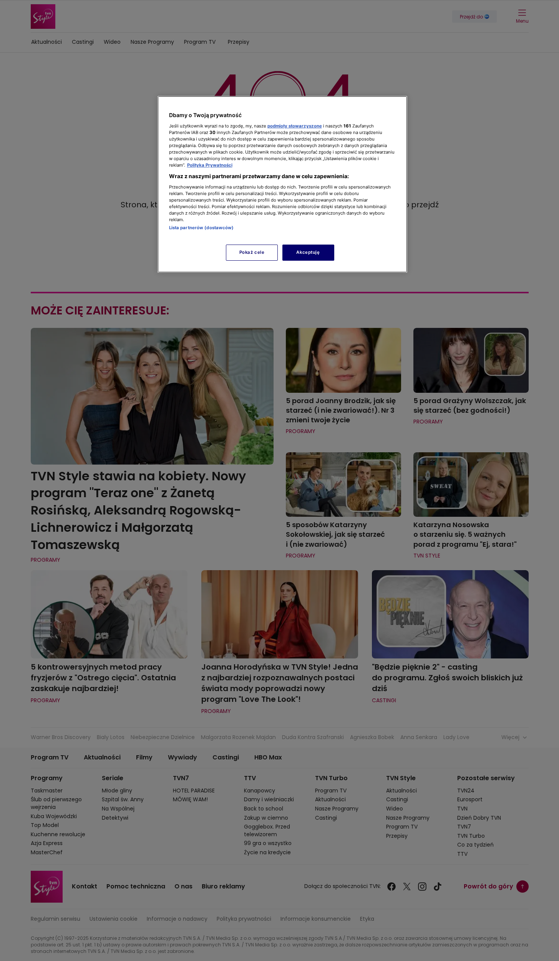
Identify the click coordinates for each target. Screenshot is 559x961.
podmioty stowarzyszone (294, 126)
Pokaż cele (252, 252)
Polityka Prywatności (209, 165)
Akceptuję (308, 252)
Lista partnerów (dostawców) (201, 227)
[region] (282, 184)
